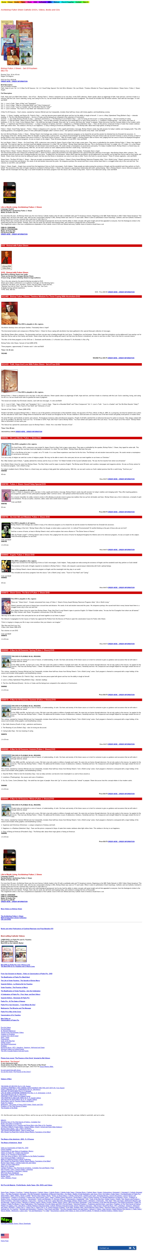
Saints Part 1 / (21, 1207)
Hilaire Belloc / (5, 1196)
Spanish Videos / (134, 1207)
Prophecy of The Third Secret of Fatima (14, 1106)
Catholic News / (92, 1192)
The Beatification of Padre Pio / (131, 1194)
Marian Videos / (83, 1201)
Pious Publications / (27, 1204)
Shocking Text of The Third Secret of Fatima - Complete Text (20, 1122)
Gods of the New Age (8, 1041)
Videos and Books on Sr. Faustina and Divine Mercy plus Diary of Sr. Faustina (26, 1125)
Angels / (100, 1192)
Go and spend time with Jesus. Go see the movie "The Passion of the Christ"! (16, 1071)
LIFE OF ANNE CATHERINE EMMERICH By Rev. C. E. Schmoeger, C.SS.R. (26, 1093)
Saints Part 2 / (31, 1207)
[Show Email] (130, 1248)
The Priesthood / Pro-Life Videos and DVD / (48, 1204)
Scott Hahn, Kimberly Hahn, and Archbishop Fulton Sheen (84, 1207)
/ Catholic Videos (43, 1192)
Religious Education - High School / (91, 1206)
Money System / (47, 1202)
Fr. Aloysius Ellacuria (59, 1199)
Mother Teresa (5, 1176)
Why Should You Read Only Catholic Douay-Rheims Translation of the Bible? (26, 1132)
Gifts (87, 1199)
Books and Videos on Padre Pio (11, 1123)
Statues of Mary (6, 1079)
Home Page (4, 1241)
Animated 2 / (126, 1192)
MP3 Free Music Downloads (10, 1173)
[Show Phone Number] (134, 1248)
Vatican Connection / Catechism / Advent (14, 1171)
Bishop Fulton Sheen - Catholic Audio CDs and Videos (18, 1163)
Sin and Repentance (36, 1211)
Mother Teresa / (58, 1202)
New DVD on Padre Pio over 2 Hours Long (15, 965)
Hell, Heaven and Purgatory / (131, 1199)
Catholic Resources (30, 1192)
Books (49, 1196)
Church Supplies (6, 1149)
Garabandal (80, 1199)
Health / (118, 1199)
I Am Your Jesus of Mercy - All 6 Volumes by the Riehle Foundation (22, 1156)
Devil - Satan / (50, 1197)
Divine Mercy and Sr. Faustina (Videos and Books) (17, 1101)
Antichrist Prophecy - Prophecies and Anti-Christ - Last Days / (94, 1204)
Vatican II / (93, 1209)
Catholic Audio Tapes (67, 1192)
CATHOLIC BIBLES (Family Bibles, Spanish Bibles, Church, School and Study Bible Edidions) (31, 1127)
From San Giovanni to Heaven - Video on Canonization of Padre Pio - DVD (26, 974)
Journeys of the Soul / (45, 1201)
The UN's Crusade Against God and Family (15, 1051)
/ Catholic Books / (54, 1192)
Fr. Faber (46, 1211)
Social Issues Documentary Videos (12, 1032)
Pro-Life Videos (6, 1027)
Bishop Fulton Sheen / (39, 1196)
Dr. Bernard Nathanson (8, 1031)
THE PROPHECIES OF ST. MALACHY (13, 1094)
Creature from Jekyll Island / (35, 1197)
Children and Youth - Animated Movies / (97, 1196)
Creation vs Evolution (8, 1034)
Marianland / (68, 1201)
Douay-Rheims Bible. (47, 1066)
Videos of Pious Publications (10, 1164)
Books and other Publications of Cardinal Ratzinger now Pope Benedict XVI (27, 929)
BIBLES (3, 1120)
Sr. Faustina (14, 1209)
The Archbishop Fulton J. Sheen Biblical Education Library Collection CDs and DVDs (13, 917)
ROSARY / (12, 1207)
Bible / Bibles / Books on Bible (20, 1196)
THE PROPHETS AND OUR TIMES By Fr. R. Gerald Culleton (21, 1098)
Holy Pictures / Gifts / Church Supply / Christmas (17, 1169)
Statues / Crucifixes (16, 1192)
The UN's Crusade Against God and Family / (74, 1209)
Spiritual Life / (5, 1209)
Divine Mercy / (79, 1197)
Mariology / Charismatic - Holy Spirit (101, 1201)
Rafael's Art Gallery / (8, 1206)
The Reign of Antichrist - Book (11, 1143)
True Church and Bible (51, 1209)
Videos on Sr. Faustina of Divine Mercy (13, 1154)
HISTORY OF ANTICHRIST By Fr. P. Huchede (16, 1091)
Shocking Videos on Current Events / (117, 1207)
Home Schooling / (7, 1201)
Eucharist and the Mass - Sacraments (24, 1199)
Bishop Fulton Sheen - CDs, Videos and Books (16, 1128)
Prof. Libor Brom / (21, 1206)
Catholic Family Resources (63, 1197)
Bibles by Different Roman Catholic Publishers (16, 1159)
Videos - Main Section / (104, 1209)
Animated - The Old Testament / (30, 1194)
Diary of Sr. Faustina (7, 1166)
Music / (66, 1202)
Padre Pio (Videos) (7, 1103)
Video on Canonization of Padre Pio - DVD (14, 1148)
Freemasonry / (72, 1199)
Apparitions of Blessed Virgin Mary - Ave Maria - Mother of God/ (62, 1194)
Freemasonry (5, 1039)
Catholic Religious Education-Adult (38, 1206)
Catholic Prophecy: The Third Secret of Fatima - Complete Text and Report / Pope (27, 1168)
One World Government (8, 1044)
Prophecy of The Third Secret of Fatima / (127, 1204)
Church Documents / (116, 1196)
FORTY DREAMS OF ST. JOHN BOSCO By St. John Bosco (20, 1089)
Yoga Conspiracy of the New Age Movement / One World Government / (111, 1202)
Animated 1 (116, 1192)
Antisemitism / (108, 1192)
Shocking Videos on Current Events (12, 1049)
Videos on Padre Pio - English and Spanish (15, 1153)
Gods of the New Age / (97, 1199)
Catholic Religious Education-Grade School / (64, 1206)
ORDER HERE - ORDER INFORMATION (14, 81)
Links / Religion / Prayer (8, 1178)
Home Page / (5, 1192)
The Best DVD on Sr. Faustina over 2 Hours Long (18, 966)
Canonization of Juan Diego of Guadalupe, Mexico (17, 1151)
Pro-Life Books (6, 1029)
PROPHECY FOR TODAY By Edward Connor (15, 1096)
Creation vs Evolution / (18, 1197)
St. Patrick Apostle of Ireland (55, 1207)
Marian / (75, 1201)
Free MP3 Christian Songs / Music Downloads (16, 1223)
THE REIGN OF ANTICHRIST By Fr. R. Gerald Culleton (19, 1099)
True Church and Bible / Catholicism (12, 1158)
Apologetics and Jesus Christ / (93, 1194)
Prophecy (4, 1046)
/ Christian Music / (81, 1192)
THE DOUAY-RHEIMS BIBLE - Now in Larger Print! (17, 1130)
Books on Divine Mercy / (60, 1196)
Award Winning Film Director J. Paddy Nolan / (127, 1209)
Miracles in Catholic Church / (32, 1202)
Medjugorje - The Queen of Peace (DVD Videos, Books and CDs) (22, 1104)
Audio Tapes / (116, 1194)
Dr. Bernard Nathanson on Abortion (111, 1197)
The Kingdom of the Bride (9, 1108)
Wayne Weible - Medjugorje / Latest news (14, 1211)
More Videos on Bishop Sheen (11, 909)
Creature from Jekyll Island (9, 1036)
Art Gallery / (107, 1194)
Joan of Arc (32, 1201)
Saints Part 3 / (41, 1207)
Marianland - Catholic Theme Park (12, 1174)
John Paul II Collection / (21, 1201)
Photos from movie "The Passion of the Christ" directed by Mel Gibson (25, 1058)
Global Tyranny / (110, 1199)
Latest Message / (58, 1201)
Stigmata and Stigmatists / (28, 1209)
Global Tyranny (6, 1042)
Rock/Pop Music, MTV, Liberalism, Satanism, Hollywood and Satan (23, 1047)
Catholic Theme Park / (76, 1196)
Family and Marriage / (44, 1199)
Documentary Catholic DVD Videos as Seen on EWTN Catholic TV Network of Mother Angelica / (82, 1211)
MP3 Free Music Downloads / (78, 1202)
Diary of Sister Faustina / (92, 1197)
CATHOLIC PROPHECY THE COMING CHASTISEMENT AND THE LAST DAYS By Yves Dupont (32, 1088)
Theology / (40, 1209)
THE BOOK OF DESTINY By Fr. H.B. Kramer (16, 1086)
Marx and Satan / (119, 1201)
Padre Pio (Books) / (14, 1204)
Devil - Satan (5, 1037)
